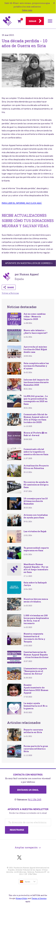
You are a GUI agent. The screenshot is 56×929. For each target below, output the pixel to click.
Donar (32, 21)
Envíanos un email (28, 790)
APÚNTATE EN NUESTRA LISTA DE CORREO (28, 263)
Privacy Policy (21, 898)
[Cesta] (19, 22)
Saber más (27, 10)
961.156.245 (34, 799)
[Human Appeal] (9, 21)
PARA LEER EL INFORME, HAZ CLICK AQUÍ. (22, 203)
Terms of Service (39, 898)
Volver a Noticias (10, 293)
